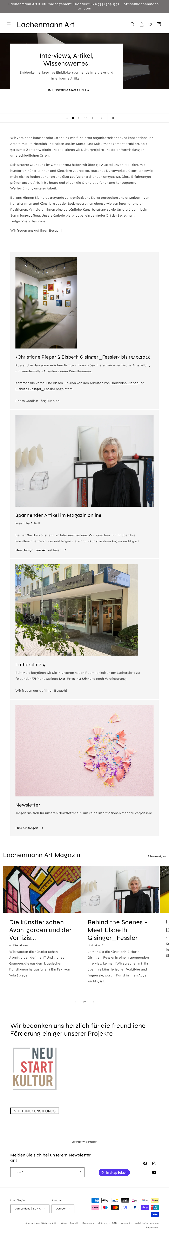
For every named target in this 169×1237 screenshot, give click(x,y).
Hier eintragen (26, 828)
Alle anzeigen (157, 856)
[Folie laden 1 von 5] (67, 118)
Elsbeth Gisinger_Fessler (35, 389)
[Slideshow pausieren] (112, 117)
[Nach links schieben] (75, 1001)
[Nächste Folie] (101, 117)
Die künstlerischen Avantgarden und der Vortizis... (40, 930)
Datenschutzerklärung (95, 1223)
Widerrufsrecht (69, 1223)
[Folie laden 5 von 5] (92, 118)
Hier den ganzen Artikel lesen (38, 550)
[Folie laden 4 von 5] (85, 118)
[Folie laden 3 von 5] (79, 118)
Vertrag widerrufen (84, 1142)
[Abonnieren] (79, 1172)
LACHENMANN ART (45, 1223)
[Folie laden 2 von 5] (73, 118)
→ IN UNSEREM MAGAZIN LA (66, 90)
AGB (114, 1223)
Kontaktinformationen (146, 1223)
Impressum (152, 1227)
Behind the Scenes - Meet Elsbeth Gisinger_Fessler (118, 930)
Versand (125, 1223)
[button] (8, 24)
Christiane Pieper (124, 383)
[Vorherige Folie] (56, 117)
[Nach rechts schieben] (93, 1001)
